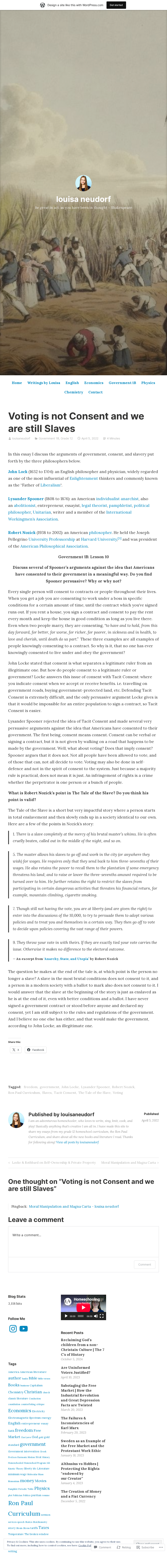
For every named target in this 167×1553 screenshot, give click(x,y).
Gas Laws (26, 1437)
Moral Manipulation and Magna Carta (128, 1163)
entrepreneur (30, 1423)
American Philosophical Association (54, 546)
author (14, 1377)
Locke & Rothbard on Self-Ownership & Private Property (52, 1163)
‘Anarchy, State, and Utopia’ (66, 959)
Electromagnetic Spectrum (24, 1417)
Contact (95, 392)
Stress (26, 1528)
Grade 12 (67, 438)
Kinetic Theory (15, 1468)
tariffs (34, 1528)
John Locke (70, 1087)
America (13, 1372)
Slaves (47, 1093)
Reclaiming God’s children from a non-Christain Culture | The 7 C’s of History (82, 1347)
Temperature (16, 1534)
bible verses (44, 1378)
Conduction (35, 1398)
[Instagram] (13, 1329)
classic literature (18, 1398)
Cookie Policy (86, 1545)
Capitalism (36, 1385)
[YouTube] (24, 1329)
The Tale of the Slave (94, 1093)
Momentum (13, 1481)
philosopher (100, 532)
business (24, 1385)
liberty (28, 1468)
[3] (119, 538)
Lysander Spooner (26, 498)
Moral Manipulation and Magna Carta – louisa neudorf (74, 1206)
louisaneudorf (21, 438)
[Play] (66, 1316)
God (35, 1437)
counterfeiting (28, 1404)
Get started (116, 5)
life (34, 1468)
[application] (83, 1307)
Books (14, 1384)
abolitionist (25, 505)
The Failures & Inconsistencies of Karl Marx (77, 1423)
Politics (26, 1495)
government (49, 1087)
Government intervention (23, 1451)
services (12, 1522)
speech (20, 1522)
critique (40, 1404)
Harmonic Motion (26, 1457)
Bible (33, 1378)
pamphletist (120, 505)
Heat (39, 1457)
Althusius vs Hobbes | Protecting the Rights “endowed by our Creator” (80, 1471)
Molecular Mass (35, 1474)
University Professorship (52, 539)
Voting (118, 1093)
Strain (19, 1528)
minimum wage (17, 1474)
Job (48, 1463)
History (46, 1457)
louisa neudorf (83, 199)
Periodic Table (25, 1489)
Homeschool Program (35, 1463)
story (11, 1528)
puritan (36, 1495)
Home (17, 383)
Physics (148, 383)
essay (44, 1423)
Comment (144, 1264)
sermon (45, 1514)
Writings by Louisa (43, 383)
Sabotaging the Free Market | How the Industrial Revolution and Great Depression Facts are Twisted (80, 1395)
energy (46, 1418)
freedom (30, 1087)
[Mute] (96, 1316)
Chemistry (73, 392)
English (72, 383)
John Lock (17, 471)
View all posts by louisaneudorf (77, 1142)
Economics (93, 383)
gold (41, 1437)
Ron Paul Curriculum (24, 1093)
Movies (40, 1481)
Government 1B (122, 383)
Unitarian (42, 512)
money (27, 1480)
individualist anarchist (117, 498)
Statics (28, 1522)
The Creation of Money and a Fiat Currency (81, 1494)
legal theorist (94, 505)
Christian (33, 1391)
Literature (43, 1468)
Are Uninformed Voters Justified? (75, 1370)
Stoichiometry (40, 1522)
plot (10, 1495)
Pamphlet (13, 1489)
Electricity (38, 1411)
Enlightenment (84, 478)
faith (11, 1431)
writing (12, 1551)
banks (25, 1378)
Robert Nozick (22, 532)
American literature (33, 1372)
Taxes (44, 1527)
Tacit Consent (65, 1093)
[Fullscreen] (102, 1316)
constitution (14, 1404)
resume (45, 1495)
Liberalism (50, 485)
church (46, 1392)
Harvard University (99, 539)
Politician (17, 1495)
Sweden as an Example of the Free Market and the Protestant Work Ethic (83, 1446)
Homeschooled (15, 1463)
